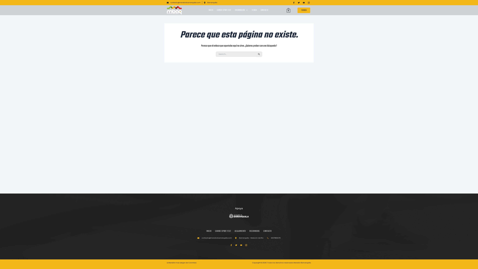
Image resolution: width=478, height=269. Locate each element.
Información (240, 10)
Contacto (264, 10)
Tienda (254, 10)
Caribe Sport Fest (224, 10)
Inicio (211, 10)
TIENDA (303, 10)
